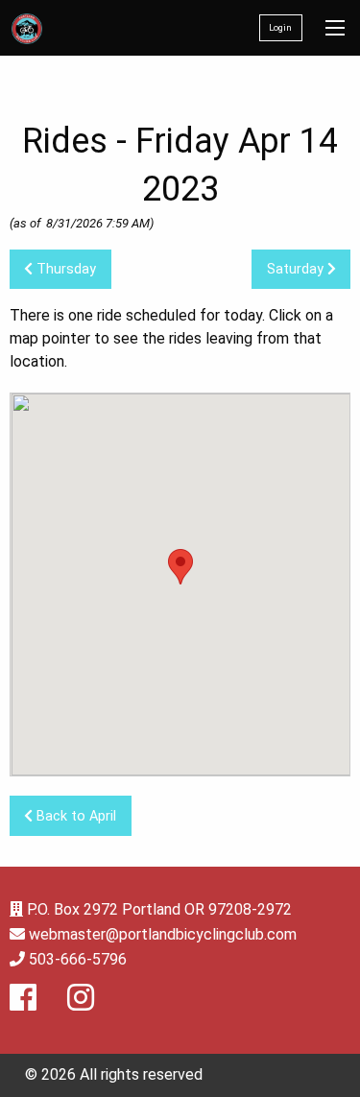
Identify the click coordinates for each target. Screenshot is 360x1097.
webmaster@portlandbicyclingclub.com (163, 934)
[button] (180, 566)
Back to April (74, 816)
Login (280, 27)
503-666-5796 (78, 959)
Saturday (297, 269)
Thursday (64, 269)
